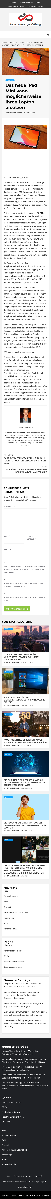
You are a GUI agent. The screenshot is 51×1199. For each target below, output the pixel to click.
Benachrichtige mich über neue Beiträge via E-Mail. (25, 599)
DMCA (38, 2)
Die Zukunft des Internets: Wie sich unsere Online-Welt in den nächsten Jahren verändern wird (24, 782)
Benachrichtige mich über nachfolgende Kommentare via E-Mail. (23, 585)
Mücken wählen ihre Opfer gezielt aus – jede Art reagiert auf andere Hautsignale (24, 1005)
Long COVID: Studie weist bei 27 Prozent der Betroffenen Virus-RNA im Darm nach (22, 985)
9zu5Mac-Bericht (24, 188)
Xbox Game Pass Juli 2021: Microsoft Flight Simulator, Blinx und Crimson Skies (25, 459)
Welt (6, 901)
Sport (6, 923)
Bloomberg (28, 324)
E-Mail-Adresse (31, 537)
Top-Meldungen (11, 896)
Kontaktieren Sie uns (26, 2)
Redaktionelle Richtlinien (16, 6)
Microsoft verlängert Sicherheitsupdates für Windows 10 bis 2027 (24, 699)
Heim (6, 891)
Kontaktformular (11, 928)
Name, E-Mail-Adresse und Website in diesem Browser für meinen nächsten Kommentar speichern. (24, 570)
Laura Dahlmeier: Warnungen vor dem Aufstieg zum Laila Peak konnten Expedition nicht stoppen (25, 1013)
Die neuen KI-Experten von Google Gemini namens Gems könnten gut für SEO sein (25, 825)
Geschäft (7, 907)
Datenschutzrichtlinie (35, 6)
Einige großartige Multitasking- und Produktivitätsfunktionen (24, 369)
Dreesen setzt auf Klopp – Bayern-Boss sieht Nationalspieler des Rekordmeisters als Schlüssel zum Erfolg (25, 1023)
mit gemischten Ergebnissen (29, 386)
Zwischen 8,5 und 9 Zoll (31, 347)
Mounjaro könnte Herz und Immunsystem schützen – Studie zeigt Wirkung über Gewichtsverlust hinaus (21, 995)
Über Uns (13, 2)
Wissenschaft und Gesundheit (16, 912)
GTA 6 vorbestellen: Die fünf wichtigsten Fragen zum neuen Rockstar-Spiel (21, 657)
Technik (10, 80)
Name (7, 536)
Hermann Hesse (15, 112)
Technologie (9, 918)
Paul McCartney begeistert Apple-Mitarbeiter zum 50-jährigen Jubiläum (25, 741)
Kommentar (10, 506)
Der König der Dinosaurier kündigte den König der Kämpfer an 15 (26, 469)
